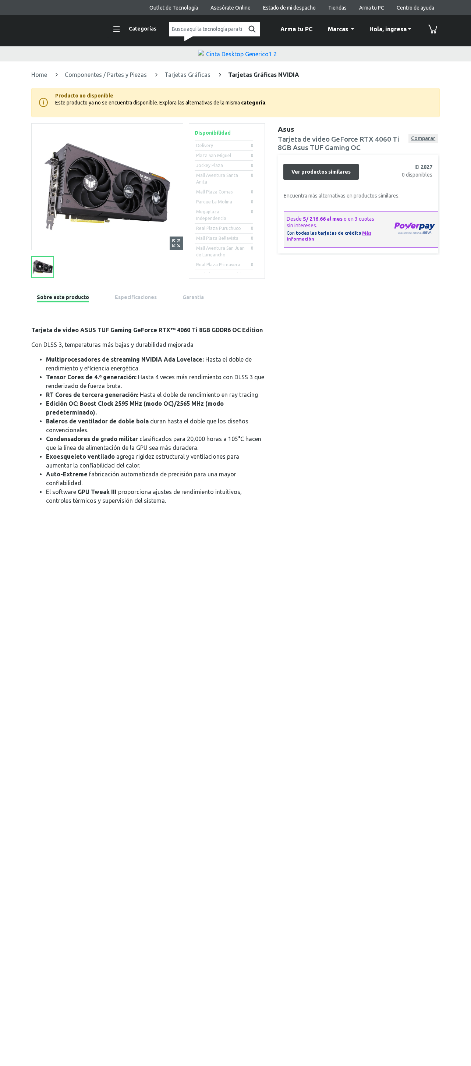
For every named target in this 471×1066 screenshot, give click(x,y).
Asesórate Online (230, 8)
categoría (253, 103)
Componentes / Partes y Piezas (106, 74)
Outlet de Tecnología (173, 8)
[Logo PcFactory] (64, 28)
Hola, (388, 29)
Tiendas (337, 8)
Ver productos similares (321, 171)
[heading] (63, 298)
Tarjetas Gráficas (188, 74)
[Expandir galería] (176, 243)
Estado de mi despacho (289, 8)
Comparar (423, 138)
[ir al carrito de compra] (433, 29)
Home (40, 74)
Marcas (339, 29)
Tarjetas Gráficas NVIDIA (263, 74)
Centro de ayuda (415, 8)
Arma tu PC (371, 8)
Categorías (142, 29)
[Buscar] (250, 29)
